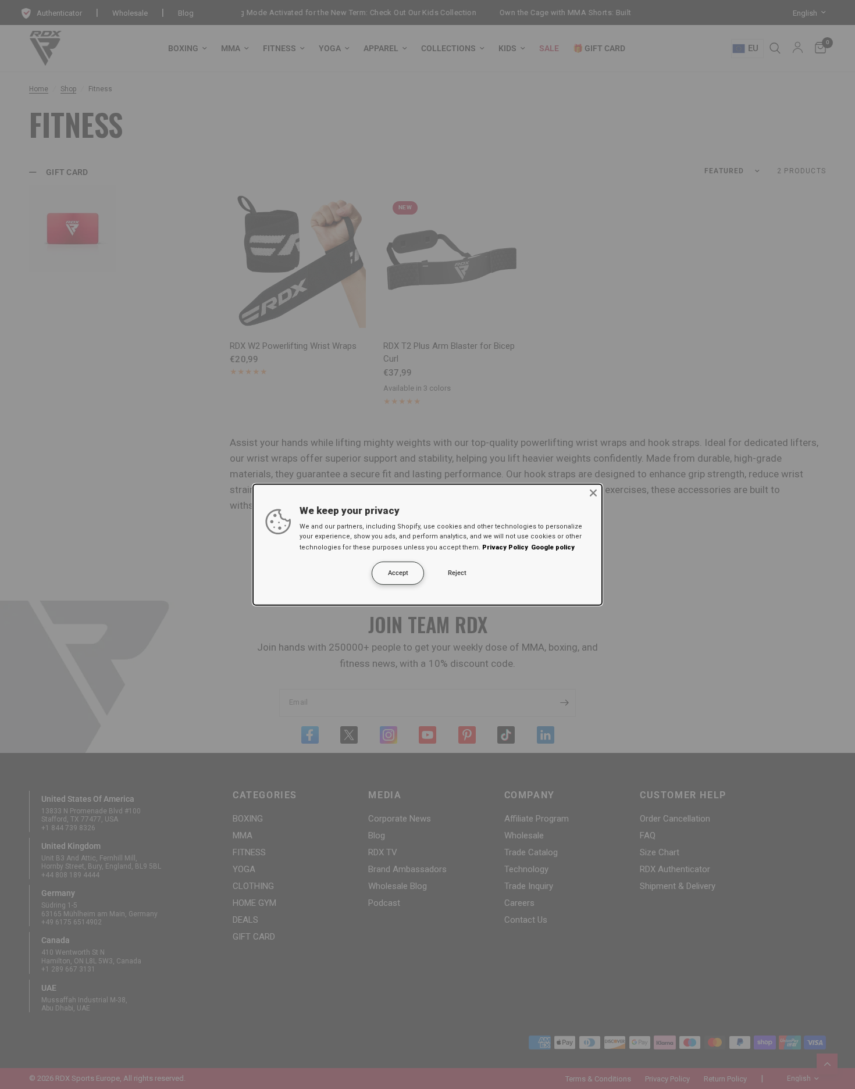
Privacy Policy (505, 547)
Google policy (553, 547)
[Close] (593, 492)
